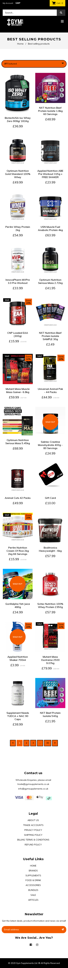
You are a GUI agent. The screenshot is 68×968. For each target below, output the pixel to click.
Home (20, 43)
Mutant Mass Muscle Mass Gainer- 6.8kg (18, 390)
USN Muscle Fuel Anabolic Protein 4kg (50, 228)
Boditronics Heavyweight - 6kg (50, 549)
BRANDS (33, 870)
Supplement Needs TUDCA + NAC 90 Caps (17, 716)
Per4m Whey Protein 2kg (17, 228)
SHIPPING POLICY (33, 835)
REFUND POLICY (33, 844)
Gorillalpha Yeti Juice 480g (17, 605)
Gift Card (50, 497)
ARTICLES (33, 899)
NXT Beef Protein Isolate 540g (50, 714)
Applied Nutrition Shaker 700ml (17, 658)
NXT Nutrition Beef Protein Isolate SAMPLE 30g (50, 336)
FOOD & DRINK (33, 880)
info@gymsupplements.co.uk (33, 788)
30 (47, 742)
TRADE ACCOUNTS (33, 825)
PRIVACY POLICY (33, 830)
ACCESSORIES (33, 885)
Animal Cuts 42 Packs (18, 497)
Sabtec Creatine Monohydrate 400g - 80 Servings (50, 445)
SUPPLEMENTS (33, 875)
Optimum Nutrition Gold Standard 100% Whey (17, 174)
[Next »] (55, 743)
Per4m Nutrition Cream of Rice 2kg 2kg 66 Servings (17, 551)
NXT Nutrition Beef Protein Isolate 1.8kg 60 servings (50, 111)
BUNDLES (33, 890)
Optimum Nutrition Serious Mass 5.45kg (17, 441)
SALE (33, 895)
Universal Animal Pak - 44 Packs (50, 390)
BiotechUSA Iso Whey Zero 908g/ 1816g (18, 119)
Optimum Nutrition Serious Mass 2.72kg (50, 281)
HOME (33, 865)
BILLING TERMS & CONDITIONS (33, 839)
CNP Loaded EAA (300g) (17, 334)
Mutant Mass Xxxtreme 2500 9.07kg (50, 660)
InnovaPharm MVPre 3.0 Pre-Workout (18, 281)
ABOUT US (33, 820)
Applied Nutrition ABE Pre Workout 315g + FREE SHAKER (50, 174)
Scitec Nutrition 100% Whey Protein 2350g (50, 605)
